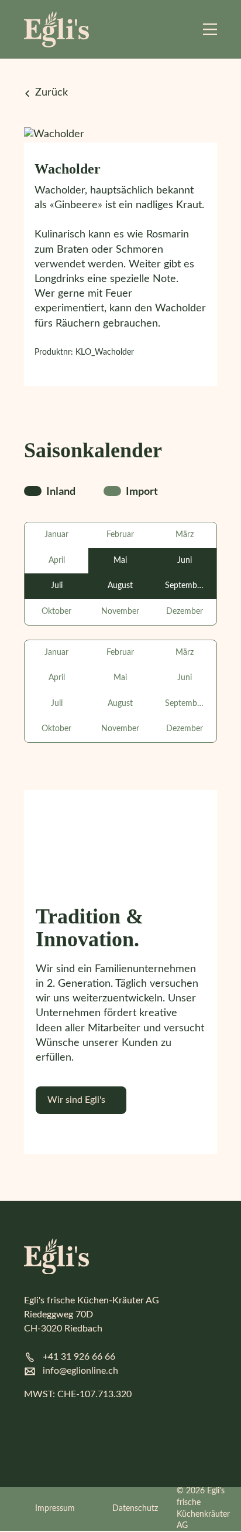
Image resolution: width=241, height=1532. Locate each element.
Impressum (55, 1508)
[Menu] (210, 29)
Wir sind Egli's (76, 1100)
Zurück (51, 92)
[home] (56, 29)
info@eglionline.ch (80, 1370)
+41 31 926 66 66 (79, 1356)
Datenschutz (135, 1508)
